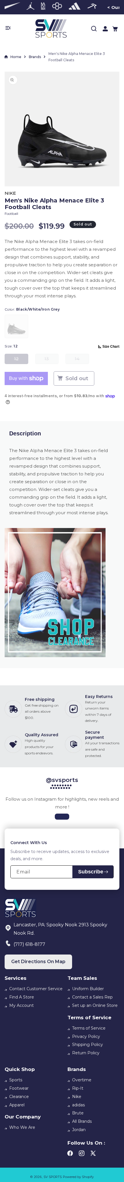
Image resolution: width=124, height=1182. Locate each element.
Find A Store (21, 997)
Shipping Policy (87, 1044)
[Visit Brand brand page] (10, 7)
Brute (78, 1113)
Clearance (19, 1096)
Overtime (81, 1079)
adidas (78, 1105)
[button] (115, 29)
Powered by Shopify (78, 1177)
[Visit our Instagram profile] (62, 817)
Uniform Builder (88, 988)
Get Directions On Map (38, 961)
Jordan (79, 1129)
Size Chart (110, 347)
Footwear (19, 1088)
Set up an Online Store (95, 1005)
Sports (15, 1079)
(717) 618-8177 (29, 944)
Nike (76, 1096)
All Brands (82, 1121)
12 (21, 360)
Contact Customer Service (36, 988)
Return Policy (85, 1052)
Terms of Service (89, 1028)
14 (82, 360)
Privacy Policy (86, 1036)
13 (51, 360)
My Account (21, 1005)
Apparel (17, 1105)
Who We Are (22, 1127)
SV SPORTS (53, 1177)
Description (25, 433)
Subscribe (90, 872)
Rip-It (77, 1088)
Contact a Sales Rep (92, 997)
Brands (35, 57)
